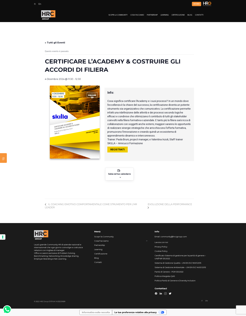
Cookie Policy (161, 251)
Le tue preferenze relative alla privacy (135, 312)
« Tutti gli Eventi (55, 42)
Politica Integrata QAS (165, 276)
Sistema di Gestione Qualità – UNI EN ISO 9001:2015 (178, 263)
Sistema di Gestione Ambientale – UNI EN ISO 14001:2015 (180, 267)
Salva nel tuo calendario (119, 174)
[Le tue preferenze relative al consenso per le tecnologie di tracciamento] (2, 237)
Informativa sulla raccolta (96, 312)
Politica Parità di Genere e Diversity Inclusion (175, 280)
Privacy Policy (161, 247)
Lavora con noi (161, 242)
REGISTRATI (117, 149)
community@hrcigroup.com (173, 236)
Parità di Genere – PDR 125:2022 (169, 272)
